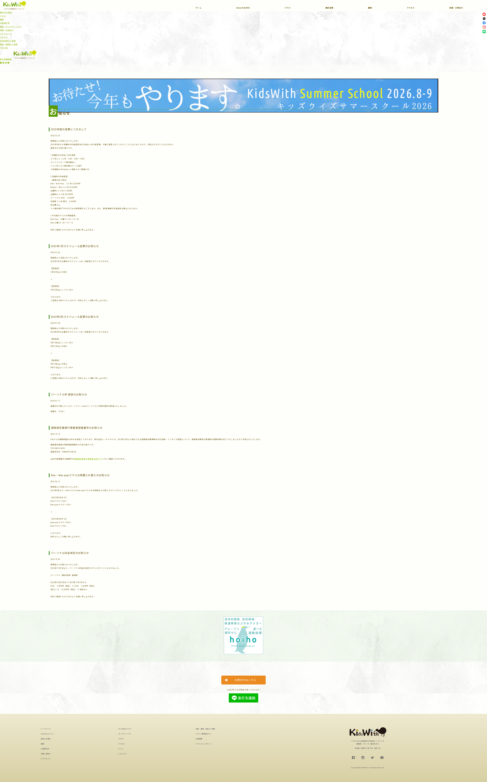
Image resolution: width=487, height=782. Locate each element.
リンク (121, 749)
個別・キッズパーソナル (10, 27)
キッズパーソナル (125, 734)
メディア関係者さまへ (204, 734)
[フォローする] (484, 19)
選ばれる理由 (6, 12)
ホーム (199, 8)
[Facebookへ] (484, 23)
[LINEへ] (484, 32)
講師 (370, 8)
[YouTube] (484, 15)
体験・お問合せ (456, 8)
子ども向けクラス (125, 729)
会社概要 (199, 739)
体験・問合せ (45, 754)
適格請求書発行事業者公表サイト (88, 459)
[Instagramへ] (484, 28)
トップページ (45, 729)
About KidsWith (243, 8)
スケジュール (6, 34)
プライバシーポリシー (204, 744)
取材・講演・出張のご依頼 (205, 729)
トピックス (123, 754)
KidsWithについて (47, 734)
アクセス (411, 8)
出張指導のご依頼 (8, 41)
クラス (288, 8)
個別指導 (329, 8)
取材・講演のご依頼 (9, 44)
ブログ (3, 48)
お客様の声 (5, 23)
